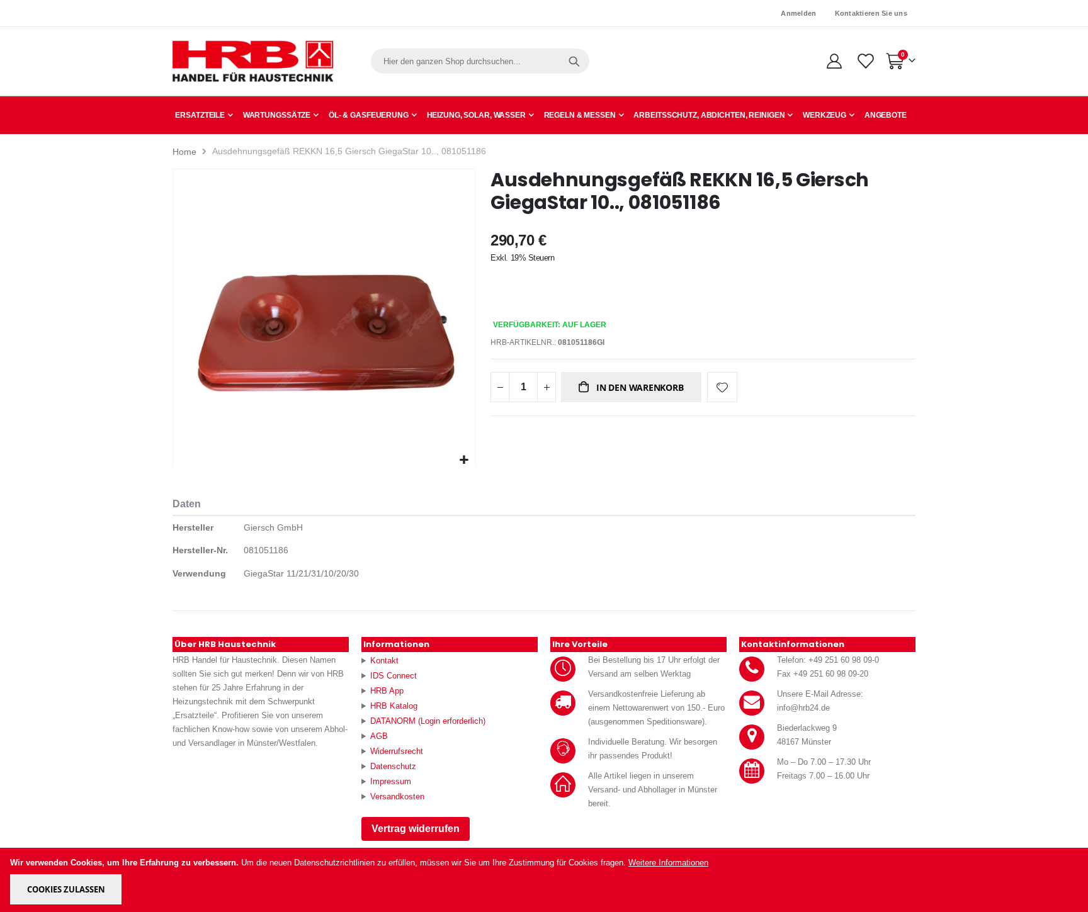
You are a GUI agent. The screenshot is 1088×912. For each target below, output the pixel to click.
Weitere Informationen (668, 862)
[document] (545, 879)
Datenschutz (393, 766)
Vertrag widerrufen (415, 828)
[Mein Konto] (833, 61)
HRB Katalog (393, 706)
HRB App (387, 690)
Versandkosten (397, 796)
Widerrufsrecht (396, 751)
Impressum (390, 781)
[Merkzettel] (865, 61)
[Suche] (574, 61)
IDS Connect (393, 675)
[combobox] (480, 61)
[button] (464, 460)
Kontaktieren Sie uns (871, 13)
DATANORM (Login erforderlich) (427, 721)
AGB (379, 736)
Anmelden (798, 13)
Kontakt (384, 660)
